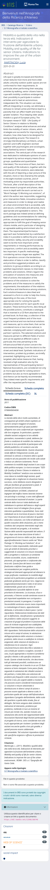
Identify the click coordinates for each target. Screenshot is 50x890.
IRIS (3, 25)
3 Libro (29, 25)
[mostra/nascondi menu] (47, 4)
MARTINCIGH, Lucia (14, 62)
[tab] (35, 393)
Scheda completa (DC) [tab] (17, 393)
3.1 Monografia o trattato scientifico (20, 28)
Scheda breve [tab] (13, 388)
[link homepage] (8, 4)
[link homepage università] (31, 4)
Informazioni (12, 807)
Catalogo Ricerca (15, 25)
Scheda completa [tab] (34, 388)
